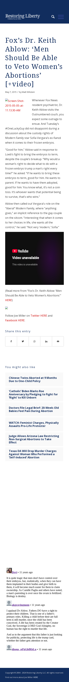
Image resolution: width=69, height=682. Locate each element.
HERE (8, 300)
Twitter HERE (38, 315)
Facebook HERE (15, 320)
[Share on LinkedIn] (46, 341)
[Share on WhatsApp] (34, 341)
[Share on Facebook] (11, 341)
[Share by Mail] (58, 341)
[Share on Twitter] (23, 341)
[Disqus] (34, 517)
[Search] (51, 17)
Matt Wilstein (28, 91)
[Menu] (59, 17)
